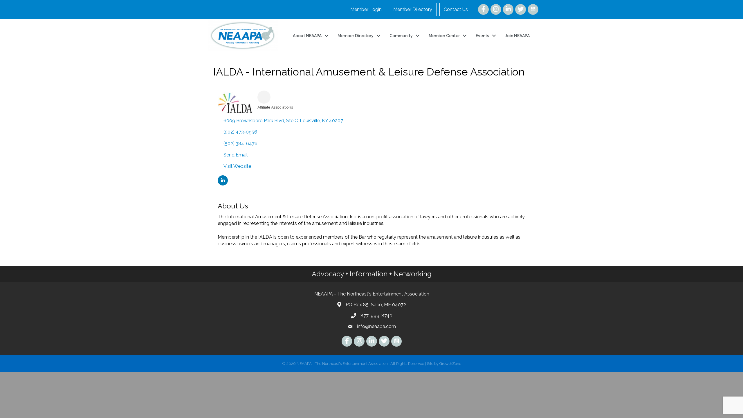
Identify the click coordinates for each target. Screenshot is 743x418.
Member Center (444, 35)
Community (401, 35)
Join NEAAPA (517, 35)
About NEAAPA (307, 35)
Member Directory (412, 9)
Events (482, 35)
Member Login (366, 9)
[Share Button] (263, 97)
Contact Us (456, 9)
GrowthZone (450, 363)
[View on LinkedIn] (223, 184)
